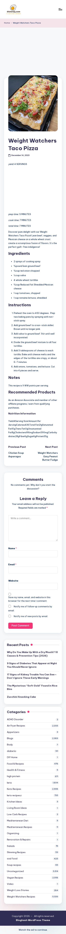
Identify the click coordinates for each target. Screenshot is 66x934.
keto (9, 782)
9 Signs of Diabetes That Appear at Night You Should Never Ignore (32, 665)
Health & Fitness (16, 769)
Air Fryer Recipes (16, 725)
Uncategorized (15, 871)
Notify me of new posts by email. (31, 616)
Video (10, 883)
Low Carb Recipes (17, 814)
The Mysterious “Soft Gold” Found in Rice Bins (32, 687)
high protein (13, 776)
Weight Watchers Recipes (21, 896)
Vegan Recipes (15, 877)
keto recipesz (14, 795)
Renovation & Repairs (18, 839)
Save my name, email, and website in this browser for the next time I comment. (29, 599)
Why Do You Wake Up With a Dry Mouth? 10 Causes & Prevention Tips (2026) (32, 654)
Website (13, 580)
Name (12, 548)
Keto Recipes (14, 788)
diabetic (11, 751)
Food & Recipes (15, 763)
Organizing (13, 833)
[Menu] (60, 9)
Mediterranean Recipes (19, 827)
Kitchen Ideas (14, 801)
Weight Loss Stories (18, 890)
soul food (12, 858)
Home (7, 23)
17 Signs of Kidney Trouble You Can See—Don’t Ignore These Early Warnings (32, 676)
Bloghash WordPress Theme (33, 920)
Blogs (10, 738)
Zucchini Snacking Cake (21, 696)
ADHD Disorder (15, 719)
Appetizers (13, 732)
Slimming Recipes (16, 852)
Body (10, 744)
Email (12, 564)
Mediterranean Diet (17, 820)
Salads (11, 845)
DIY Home (12, 757)
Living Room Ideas (17, 807)
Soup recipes (14, 864)
